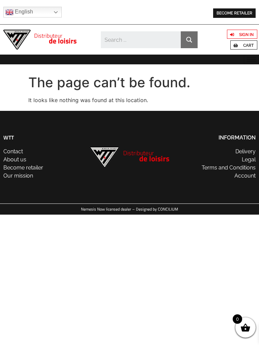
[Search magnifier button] (189, 39)
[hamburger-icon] (251, 59)
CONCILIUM (168, 209)
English (23, 11)
